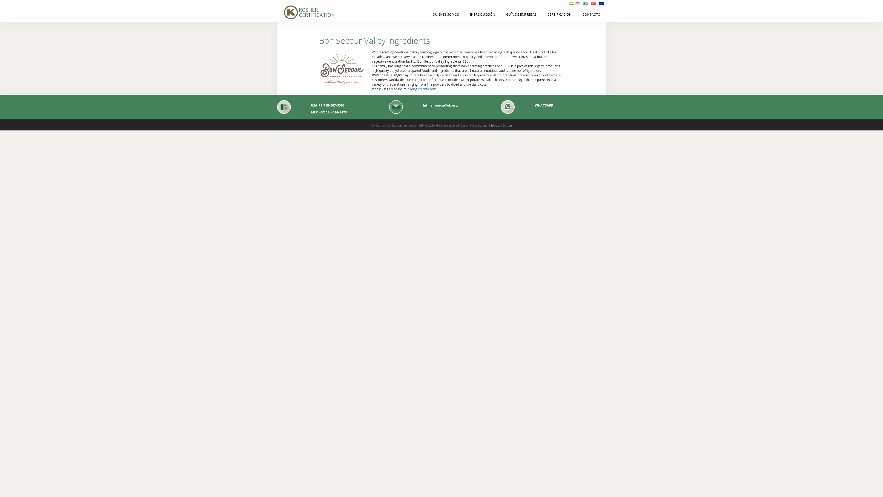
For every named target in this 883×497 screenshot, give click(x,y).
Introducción (482, 14)
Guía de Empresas (521, 14)
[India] (571, 3)
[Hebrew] (601, 3)
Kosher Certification (308, 12)
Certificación (559, 14)
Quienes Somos (446, 14)
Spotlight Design (501, 125)
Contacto (591, 14)
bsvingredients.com (421, 89)
